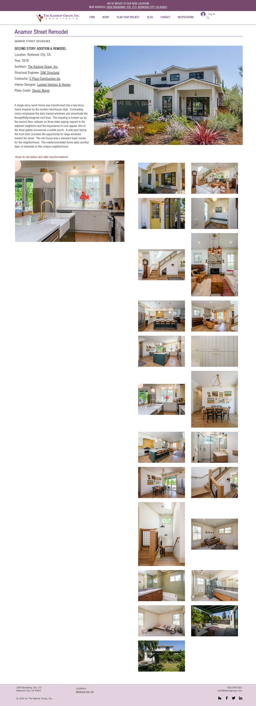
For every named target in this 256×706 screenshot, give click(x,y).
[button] (91, 17)
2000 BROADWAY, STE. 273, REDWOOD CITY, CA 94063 (136, 7)
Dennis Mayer (41, 91)
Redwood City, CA (85, 692)
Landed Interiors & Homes (54, 85)
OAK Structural (49, 73)
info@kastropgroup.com (230, 691)
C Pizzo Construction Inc (44, 79)
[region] (69, 201)
